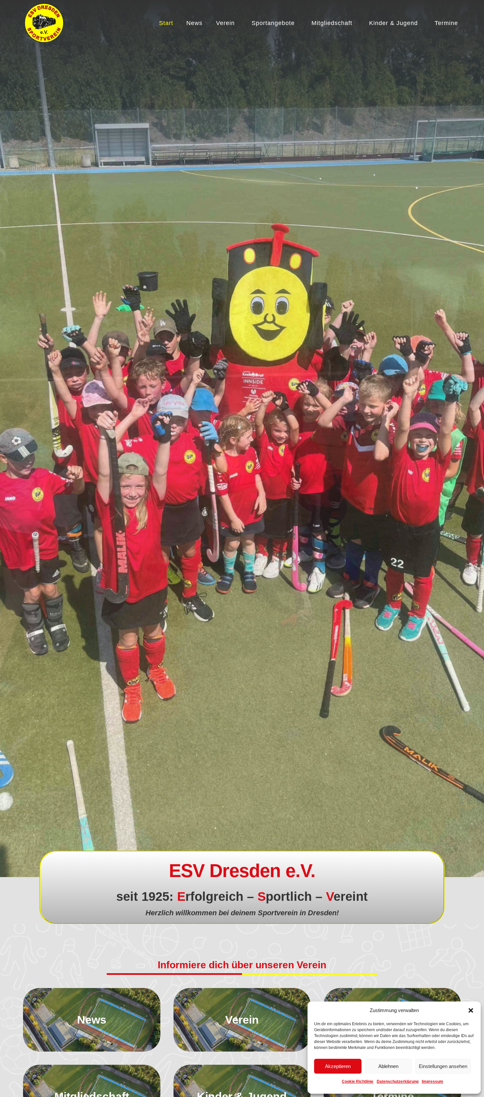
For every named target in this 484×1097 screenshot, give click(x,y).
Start (166, 23)
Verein (225, 23)
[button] (471, 1010)
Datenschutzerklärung (397, 1081)
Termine (446, 23)
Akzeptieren (338, 1066)
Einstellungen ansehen (443, 1066)
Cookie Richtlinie (357, 1081)
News (194, 23)
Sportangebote (273, 23)
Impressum (432, 1081)
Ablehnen (388, 1066)
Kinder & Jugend (393, 23)
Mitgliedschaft (331, 23)
